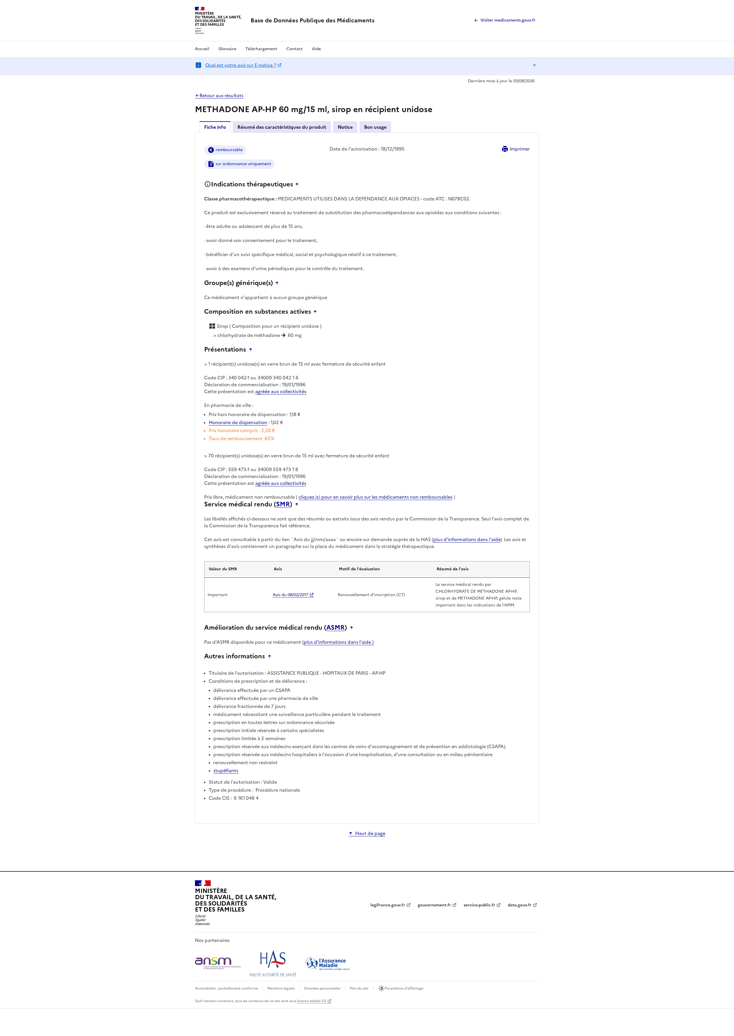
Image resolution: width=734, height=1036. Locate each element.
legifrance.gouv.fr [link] (387, 905)
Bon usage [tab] (375, 127)
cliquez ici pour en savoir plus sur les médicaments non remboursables (375, 496)
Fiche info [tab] (215, 127)
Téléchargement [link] (261, 49)
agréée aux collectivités (280, 391)
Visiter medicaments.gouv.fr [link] (508, 20)
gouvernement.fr (434, 905)
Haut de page (370, 833)
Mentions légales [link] (281, 988)
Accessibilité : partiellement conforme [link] (226, 988)
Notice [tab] (345, 127)
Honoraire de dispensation (238, 422)
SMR (283, 504)
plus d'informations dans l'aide (466, 539)
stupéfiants (225, 770)
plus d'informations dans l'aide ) (339, 642)
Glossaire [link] (227, 49)
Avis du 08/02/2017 (290, 595)
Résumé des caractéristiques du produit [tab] (281, 127)
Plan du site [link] (359, 988)
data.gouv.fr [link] (520, 905)
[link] (312, 20)
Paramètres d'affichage (404, 988)
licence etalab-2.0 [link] (311, 1001)
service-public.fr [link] (479, 905)
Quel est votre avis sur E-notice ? (240, 65)
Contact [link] (294, 49)
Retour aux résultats (221, 95)
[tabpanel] (367, 477)
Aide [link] (316, 49)
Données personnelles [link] (322, 988)
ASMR (335, 628)
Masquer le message (534, 65)
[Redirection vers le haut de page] (298, 184)
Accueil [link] (202, 49)
